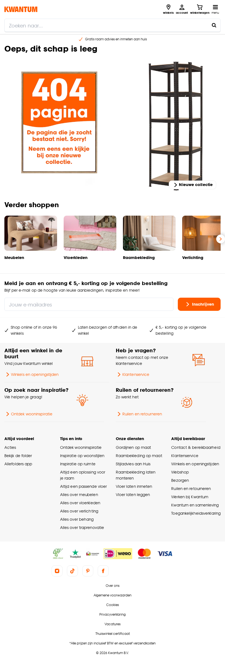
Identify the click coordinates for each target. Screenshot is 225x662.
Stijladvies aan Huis (133, 463)
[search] (112, 25)
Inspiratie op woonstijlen (82, 455)
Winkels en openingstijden (34, 374)
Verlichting (192, 257)
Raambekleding (139, 257)
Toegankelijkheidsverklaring (196, 513)
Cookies (112, 605)
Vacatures (112, 624)
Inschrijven (203, 304)
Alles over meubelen (79, 494)
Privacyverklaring (112, 614)
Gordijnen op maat (133, 447)
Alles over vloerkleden (80, 502)
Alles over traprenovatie (82, 527)
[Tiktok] (72, 570)
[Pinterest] (87, 570)
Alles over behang (77, 519)
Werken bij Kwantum (189, 496)
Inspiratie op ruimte (77, 463)
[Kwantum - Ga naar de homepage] (20, 9)
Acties (10, 447)
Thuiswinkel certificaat (112, 634)
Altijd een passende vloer (83, 486)
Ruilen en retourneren (142, 414)
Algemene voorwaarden (112, 595)
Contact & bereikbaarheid (195, 447)
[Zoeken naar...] (214, 25)
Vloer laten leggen (133, 494)
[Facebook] (103, 570)
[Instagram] (57, 570)
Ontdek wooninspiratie (31, 414)
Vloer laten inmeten (134, 486)
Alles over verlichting (79, 511)
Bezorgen (180, 480)
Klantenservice (135, 374)
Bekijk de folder (18, 455)
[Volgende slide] (220, 239)
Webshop (180, 472)
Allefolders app (18, 463)
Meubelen (14, 257)
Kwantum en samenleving (195, 505)
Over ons (112, 586)
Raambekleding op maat (139, 455)
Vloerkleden (76, 257)
